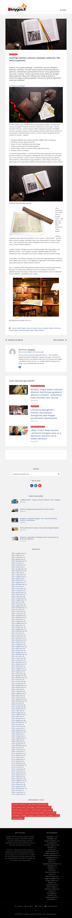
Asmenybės (50, 843)
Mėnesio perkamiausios (50, 855)
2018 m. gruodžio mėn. (18, 730)
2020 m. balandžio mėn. (18, 701)
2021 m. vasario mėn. (17, 681)
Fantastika (51, 868)
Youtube (39, 906)
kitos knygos (30, 807)
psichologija (15, 815)
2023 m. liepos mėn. (17, 625)
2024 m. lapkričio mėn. (18, 594)
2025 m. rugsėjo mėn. (17, 575)
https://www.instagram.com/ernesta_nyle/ (31, 352)
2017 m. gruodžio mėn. (18, 753)
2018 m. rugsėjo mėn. (17, 736)
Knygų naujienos (50, 853)
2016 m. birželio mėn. (17, 784)
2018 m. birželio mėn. (17, 742)
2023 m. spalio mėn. (17, 619)
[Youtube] (39, 485)
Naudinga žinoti (50, 857)
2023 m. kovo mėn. (17, 633)
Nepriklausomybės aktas (26, 330)
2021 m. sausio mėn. (17, 683)
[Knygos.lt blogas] (17, 7)
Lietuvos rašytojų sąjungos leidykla (35, 813)
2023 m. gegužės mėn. (18, 629)
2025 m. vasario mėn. (17, 588)
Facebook (19, 906)
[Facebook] (31, 485)
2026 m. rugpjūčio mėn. (18, 553)
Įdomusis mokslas (50, 872)
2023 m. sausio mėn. (17, 637)
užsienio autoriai (36, 810)
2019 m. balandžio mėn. (18, 722)
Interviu (50, 849)
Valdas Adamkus (39, 330)
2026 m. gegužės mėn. (18, 559)
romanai (50, 815)
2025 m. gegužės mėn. (18, 582)
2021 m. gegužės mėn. (18, 676)
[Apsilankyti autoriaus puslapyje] (12, 352)
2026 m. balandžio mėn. (18, 561)
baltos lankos (32, 804)
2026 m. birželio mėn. (17, 557)
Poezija (50, 891)
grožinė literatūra (42, 804)
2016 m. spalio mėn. (17, 777)
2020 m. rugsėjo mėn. (17, 691)
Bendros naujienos (37, 386)
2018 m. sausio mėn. (17, 751)
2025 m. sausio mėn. (17, 590)
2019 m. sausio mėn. (17, 728)
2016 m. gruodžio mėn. (18, 773)
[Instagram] (20, 367)
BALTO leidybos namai (18, 807)
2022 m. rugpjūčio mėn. (18, 646)
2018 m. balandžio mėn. (18, 745)
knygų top (31, 815)
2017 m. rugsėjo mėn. (17, 759)
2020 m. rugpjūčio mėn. (18, 693)
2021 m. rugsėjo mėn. (17, 668)
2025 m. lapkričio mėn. (18, 571)
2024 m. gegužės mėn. (18, 606)
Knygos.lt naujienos (50, 841)
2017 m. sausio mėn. (17, 771)
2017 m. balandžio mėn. (18, 765)
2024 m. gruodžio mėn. (18, 592)
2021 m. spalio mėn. (17, 666)
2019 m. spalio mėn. (17, 711)
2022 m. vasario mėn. (17, 658)
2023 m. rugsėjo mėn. (17, 621)
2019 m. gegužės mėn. (18, 720)
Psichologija (50, 893)
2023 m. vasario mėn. (17, 635)
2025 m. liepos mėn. (17, 578)
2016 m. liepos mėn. (17, 782)
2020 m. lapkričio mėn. (18, 687)
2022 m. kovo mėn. (17, 656)
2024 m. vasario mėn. (17, 611)
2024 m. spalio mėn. (17, 596)
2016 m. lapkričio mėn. (18, 775)
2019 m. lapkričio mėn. (18, 709)
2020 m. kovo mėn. (17, 703)
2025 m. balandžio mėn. (18, 584)
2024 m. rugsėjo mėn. (17, 598)
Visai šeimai (50, 899)
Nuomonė (51, 859)
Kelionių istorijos (51, 876)
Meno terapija (51, 887)
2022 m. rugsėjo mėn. (17, 645)
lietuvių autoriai (50, 813)
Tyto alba (15, 804)
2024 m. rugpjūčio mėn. (18, 600)
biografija (24, 815)
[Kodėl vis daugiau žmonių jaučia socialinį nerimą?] (15, 512)
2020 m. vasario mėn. (17, 705)
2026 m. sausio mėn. (17, 567)
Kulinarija (50, 882)
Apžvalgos (13, 54)
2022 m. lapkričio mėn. (18, 641)
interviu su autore (41, 815)
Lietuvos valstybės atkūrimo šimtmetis (49, 328)
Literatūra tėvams (51, 885)
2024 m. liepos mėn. (17, 602)
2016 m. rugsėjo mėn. (17, 779)
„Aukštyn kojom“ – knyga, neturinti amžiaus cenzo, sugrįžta (40, 500)
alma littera (23, 804)
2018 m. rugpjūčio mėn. (18, 738)
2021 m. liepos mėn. (17, 672)
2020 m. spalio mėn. (17, 689)
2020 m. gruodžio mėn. (18, 685)
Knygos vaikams (51, 880)
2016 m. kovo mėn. (17, 790)
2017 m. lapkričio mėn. (18, 755)
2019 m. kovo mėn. (17, 724)
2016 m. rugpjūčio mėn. (18, 780)
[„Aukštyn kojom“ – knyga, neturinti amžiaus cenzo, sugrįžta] (15, 502)
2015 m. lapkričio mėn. (18, 794)
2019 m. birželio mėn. (17, 718)
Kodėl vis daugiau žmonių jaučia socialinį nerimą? (37, 509)
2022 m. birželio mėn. (17, 650)
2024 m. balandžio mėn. (18, 608)
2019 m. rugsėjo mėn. (17, 713)
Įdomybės (51, 847)
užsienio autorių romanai (43, 807)
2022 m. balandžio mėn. (18, 654)
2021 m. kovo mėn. (17, 679)
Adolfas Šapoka (21, 328)
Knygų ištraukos (51, 851)
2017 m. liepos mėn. (17, 761)
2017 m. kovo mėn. (17, 767)
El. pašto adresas (51, 906)
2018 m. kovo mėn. (17, 747)
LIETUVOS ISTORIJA (17, 86)
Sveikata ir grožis (51, 897)
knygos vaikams (47, 810)
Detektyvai (50, 866)
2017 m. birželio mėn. (17, 763)
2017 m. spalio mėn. (17, 757)
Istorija (51, 874)
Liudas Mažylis (13, 330)
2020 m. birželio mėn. (17, 697)
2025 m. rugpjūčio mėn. (18, 576)
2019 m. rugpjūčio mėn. (18, 714)
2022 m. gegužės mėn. (18, 652)
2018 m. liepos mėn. (17, 740)
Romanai (50, 895)
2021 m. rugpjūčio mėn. (18, 670)
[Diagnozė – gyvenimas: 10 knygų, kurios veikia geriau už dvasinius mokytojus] (15, 540)
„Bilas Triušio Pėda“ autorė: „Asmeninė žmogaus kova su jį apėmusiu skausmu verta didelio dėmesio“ (46, 434)
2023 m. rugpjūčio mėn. (18, 623)
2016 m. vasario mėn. (17, 792)
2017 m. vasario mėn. (17, 769)
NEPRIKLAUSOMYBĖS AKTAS (20, 203)
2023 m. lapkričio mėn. (18, 617)
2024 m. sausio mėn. (17, 613)
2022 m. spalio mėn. (17, 643)
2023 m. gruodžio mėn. (18, 615)
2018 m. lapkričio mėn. (18, 732)
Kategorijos (49, 836)
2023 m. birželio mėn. (17, 627)
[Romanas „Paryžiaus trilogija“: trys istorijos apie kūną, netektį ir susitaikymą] (15, 521)
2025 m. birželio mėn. (17, 580)
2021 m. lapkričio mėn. (18, 664)
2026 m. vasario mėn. (17, 565)
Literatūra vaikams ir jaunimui (20, 810)
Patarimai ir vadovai (51, 889)
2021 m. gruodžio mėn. (18, 662)
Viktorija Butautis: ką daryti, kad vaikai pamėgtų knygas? (39, 528)
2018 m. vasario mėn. (17, 749)
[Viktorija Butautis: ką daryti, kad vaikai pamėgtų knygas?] (15, 530)
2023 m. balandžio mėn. (18, 631)
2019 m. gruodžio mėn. (18, 707)
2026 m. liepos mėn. (17, 555)
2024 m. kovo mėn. (17, 609)
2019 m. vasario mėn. (17, 726)
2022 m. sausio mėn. (17, 660)
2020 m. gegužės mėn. (18, 699)
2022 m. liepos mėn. (17, 648)
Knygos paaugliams (51, 878)
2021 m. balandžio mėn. (18, 677)
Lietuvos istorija (32, 328)
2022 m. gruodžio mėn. (18, 639)
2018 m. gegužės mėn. (18, 744)
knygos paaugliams (18, 818)
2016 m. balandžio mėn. (18, 788)
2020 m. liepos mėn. (17, 695)
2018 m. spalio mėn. (17, 734)
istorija (57, 815)
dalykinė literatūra (17, 813)
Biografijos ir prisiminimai (50, 864)
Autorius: (27, 349)
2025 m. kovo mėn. (17, 586)
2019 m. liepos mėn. (17, 716)
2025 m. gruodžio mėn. (18, 569)
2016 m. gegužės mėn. (18, 786)
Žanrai (50, 862)
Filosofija (51, 870)
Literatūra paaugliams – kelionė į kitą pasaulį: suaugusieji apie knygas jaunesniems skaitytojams (44, 414)
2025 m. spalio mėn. (17, 573)
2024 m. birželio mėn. (17, 604)
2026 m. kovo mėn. (17, 563)
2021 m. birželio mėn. (17, 674)
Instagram (29, 906)
